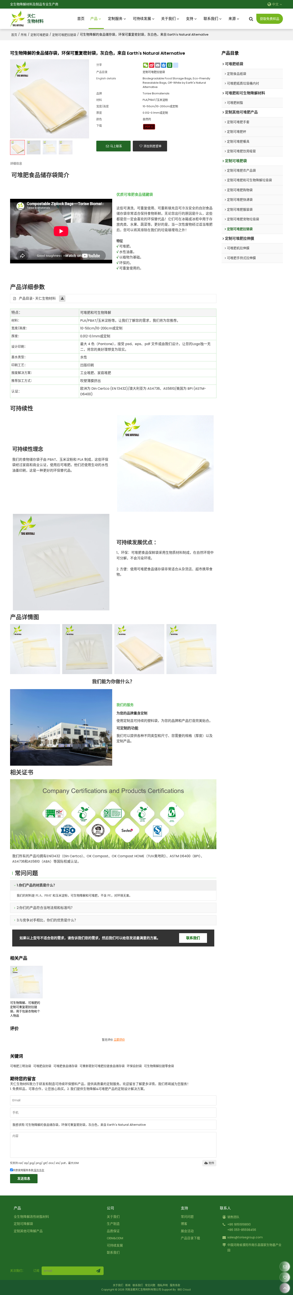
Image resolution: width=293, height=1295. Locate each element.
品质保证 (113, 1231)
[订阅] (98, 1270)
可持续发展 (142, 18)
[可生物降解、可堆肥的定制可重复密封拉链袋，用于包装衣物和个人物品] (26, 982)
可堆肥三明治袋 (20, 1066)
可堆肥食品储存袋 (65, 1066)
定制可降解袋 (23, 1224)
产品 (94, 18)
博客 (184, 1224)
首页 (81, 18)
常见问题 (150, 1285)
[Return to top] (285, 1288)
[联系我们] (285, 1266)
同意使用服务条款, (28, 1170)
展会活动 (187, 1231)
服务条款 (39, 1170)
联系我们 (211, 18)
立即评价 (119, 1039)
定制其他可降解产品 (28, 1231)
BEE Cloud (184, 1289)
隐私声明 (162, 1285)
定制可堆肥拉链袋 (64, 35)
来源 (232, 18)
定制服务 (115, 18)
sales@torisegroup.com (245, 1237)
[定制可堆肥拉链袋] (149, 127)
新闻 (127, 1285)
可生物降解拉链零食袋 (159, 1066)
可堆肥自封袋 (42, 1066)
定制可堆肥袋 (39, 35)
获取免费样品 (269, 19)
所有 (24, 35)
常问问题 (187, 1217)
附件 (211, 1163)
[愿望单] (285, 1277)
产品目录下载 (190, 1238)
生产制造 (113, 1224)
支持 (189, 18)
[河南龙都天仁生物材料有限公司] (17, 18)
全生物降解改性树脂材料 (31, 1217)
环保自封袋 (134, 1066)
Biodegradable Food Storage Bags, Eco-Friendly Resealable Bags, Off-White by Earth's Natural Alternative (176, 82)
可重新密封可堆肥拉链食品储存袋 (102, 1066)
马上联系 (116, 146)
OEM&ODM (115, 1238)
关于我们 (168, 18)
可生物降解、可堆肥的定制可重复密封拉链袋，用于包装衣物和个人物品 (25, 1009)
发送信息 (23, 1178)
